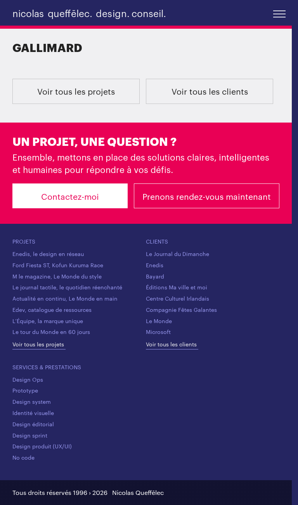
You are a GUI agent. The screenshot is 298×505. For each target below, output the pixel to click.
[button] (279, 13)
